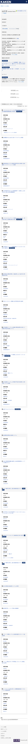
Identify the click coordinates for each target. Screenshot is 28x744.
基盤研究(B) (5, 475)
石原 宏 (4, 591)
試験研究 (4, 703)
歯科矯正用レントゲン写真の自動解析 (11, 608)
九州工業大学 (5, 241)
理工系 (3, 63)
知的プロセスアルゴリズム (8, 409)
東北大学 (4, 456)
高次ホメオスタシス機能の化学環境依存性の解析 (13, 301)
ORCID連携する (20, 10)
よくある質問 (3, 731)
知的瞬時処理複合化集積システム (10, 435)
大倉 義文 (5, 170)
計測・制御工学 (6, 652)
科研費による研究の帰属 (6, 737)
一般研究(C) (5, 676)
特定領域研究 (5, 288)
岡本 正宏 (5, 468)
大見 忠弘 (5, 440)
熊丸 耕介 (5, 641)
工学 (17, 63)
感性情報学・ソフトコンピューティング (10, 265)
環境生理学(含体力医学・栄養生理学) (9, 318)
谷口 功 (4, 695)
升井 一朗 (5, 334)
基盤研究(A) (5, 124)
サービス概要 (3, 726)
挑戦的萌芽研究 (6, 150)
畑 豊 (4, 197)
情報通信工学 (5, 479)
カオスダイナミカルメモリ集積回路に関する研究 (13, 535)
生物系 (4, 292)
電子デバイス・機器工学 (10, 63)
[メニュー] (26, 1)
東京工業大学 (5, 603)
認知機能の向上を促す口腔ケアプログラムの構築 (13, 137)
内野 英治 (5, 613)
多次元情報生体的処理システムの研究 (11, 586)
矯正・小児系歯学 (15, 68)
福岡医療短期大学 (6, 158)
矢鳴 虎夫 (5, 668)
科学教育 (4, 680)
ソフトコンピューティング (7, 62)
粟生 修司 (5, 306)
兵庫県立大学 (5, 213)
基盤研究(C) (5, 341)
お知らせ (2, 733)
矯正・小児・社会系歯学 (7, 400)
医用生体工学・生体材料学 (8, 625)
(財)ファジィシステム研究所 (8, 557)
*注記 (25, 10)
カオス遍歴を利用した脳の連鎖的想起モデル (12, 488)
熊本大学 (4, 711)
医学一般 (9, 68)
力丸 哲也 (5, 143)
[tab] (14, 90)
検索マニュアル (4, 729)
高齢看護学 (4, 68)
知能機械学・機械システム (19, 62)
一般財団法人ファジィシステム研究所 (10, 132)
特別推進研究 (5, 232)
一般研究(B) (5, 648)
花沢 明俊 (5, 280)
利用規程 (2, 735)
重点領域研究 (5, 503)
